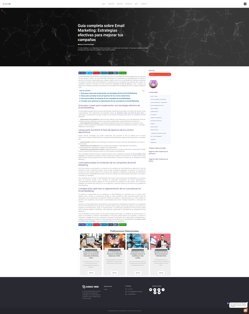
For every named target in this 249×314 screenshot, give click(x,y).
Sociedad (153, 139)
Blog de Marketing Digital (86, 44)
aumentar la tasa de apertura (122, 84)
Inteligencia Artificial (156, 120)
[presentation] (80, 249)
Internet (153, 123)
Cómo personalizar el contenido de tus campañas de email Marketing (105, 98)
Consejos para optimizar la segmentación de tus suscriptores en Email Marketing (110, 101)
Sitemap (106, 289)
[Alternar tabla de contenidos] (142, 91)
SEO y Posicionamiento (156, 136)
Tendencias (153, 142)
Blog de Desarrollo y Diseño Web (159, 102)
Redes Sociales (154, 129)
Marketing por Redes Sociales (158, 133)
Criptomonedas (154, 108)
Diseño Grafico (154, 111)
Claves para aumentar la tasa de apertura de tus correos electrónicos (105, 96)
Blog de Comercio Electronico (158, 99)
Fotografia (153, 114)
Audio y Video (154, 96)
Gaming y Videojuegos (156, 117)
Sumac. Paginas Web (121, 310)
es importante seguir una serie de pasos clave (129, 113)
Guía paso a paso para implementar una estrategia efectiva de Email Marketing (109, 93)
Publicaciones (154, 126)
